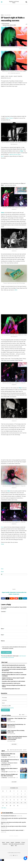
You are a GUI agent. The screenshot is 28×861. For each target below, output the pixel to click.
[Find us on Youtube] (13, 855)
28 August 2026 (11, 727)
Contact (7, 842)
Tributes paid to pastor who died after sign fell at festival (14, 818)
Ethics (12, 845)
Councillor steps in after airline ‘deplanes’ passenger (14, 667)
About (3, 842)
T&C (16, 845)
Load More (14, 744)
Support (12, 842)
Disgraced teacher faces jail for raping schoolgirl (12, 830)
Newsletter (17, 842)
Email (2, 634)
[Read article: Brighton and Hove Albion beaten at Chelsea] (23, 770)
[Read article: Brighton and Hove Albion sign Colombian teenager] (23, 755)
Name (3, 628)
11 (25, 796)
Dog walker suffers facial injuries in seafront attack (13, 681)
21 (10, 802)
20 (6, 802)
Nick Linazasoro (5, 23)
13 (6, 799)
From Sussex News (7, 812)
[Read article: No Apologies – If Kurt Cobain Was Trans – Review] (3, 720)
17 (21, 799)
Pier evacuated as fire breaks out (8, 815)
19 (2, 802)
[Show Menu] (1, 2)
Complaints (5, 844)
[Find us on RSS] (15, 855)
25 (25, 802)
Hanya (2, 544)
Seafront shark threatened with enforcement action (13, 665)
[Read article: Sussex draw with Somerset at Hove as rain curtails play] (23, 761)
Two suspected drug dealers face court (11, 688)
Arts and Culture (8, 15)
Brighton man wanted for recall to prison (11, 683)
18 (25, 799)
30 (17, 805)
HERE (16, 290)
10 (21, 796)
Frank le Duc (4, 777)
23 (17, 802)
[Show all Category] (26, 714)
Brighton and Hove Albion (16, 749)
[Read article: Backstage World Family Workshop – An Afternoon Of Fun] (3, 726)
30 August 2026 (12, 771)
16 (17, 799)
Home (2, 15)
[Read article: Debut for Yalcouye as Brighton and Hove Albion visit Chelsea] (23, 776)
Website (3, 640)
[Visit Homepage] (14, 2)
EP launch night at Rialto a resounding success (12, 672)
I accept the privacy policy (8, 707)
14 (10, 799)
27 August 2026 (11, 733)
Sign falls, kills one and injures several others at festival (13, 826)
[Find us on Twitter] (11, 855)
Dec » (5, 807)
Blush (2, 571)
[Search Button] (26, 2)
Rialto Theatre (9, 118)
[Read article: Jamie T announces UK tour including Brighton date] (3, 732)
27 (6, 805)
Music (23, 714)
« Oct (2, 807)
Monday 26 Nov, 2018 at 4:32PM (9, 25)
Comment (3, 611)
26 (2, 805)
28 (10, 805)
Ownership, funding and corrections (16, 844)
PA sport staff (4, 771)
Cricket (25, 749)
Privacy (23, 842)
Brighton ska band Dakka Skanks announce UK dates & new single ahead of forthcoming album (17, 738)
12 (2, 799)
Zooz (2, 527)
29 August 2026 (11, 721)
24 (21, 802)
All (20, 714)
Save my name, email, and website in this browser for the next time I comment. (14, 647)
